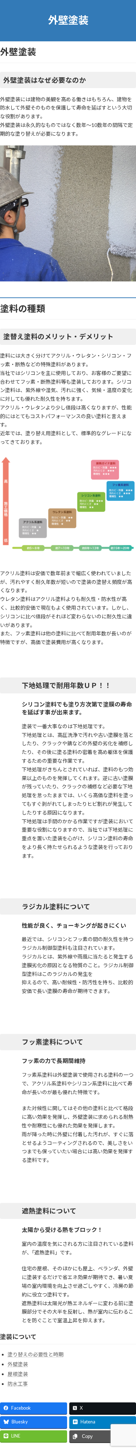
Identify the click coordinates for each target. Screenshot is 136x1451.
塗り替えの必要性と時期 (35, 1354)
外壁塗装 (18, 1364)
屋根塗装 (18, 1374)
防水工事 (18, 1384)
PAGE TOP (125, 1400)
